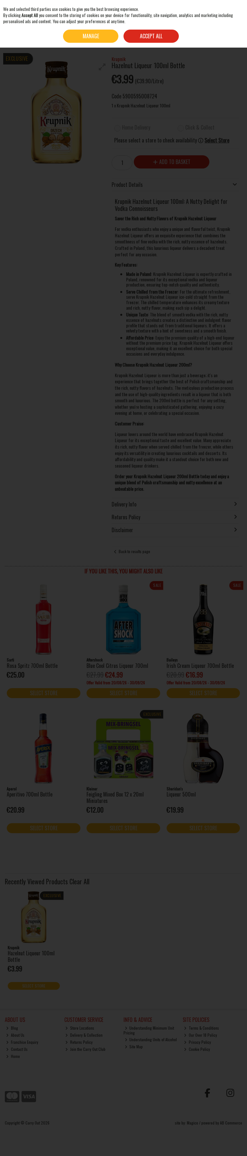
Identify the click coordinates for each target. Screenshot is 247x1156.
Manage (91, 36)
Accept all (151, 36)
